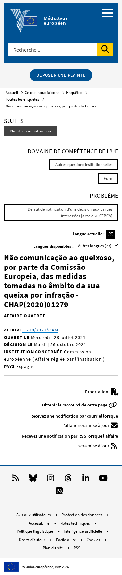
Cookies (94, 540)
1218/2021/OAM (40, 330)
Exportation (97, 391)
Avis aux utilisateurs (34, 515)
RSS (77, 548)
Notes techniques (75, 523)
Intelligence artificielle (83, 531)
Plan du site (53, 548)
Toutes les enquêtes (22, 99)
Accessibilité (39, 523)
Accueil (12, 92)
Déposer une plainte (61, 75)
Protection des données (82, 515)
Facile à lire (66, 540)
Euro (108, 178)
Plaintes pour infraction (30, 131)
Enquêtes (74, 92)
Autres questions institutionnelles (83, 164)
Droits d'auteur (32, 540)
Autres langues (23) (95, 246)
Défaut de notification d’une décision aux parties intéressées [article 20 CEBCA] (70, 212)
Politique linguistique (35, 531)
